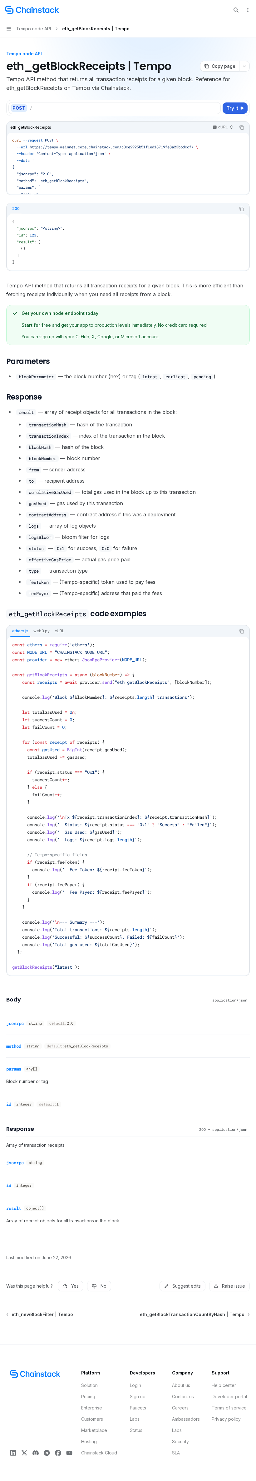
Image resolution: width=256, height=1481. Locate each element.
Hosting (89, 1441)
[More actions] (248, 10)
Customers (92, 1419)
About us (181, 1385)
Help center (224, 1385)
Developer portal (229, 1396)
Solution (89, 1385)
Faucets (138, 1407)
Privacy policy (226, 1419)
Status (136, 1430)
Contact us (183, 1396)
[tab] (16, 208)
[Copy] (215, 108)
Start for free (36, 325)
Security (180, 1441)
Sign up (137, 1396)
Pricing (88, 1396)
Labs (135, 1419)
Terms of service (229, 1407)
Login (135, 1385)
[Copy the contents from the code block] (242, 127)
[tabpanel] (128, 242)
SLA (176, 1452)
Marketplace (94, 1430)
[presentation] (128, 163)
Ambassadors (186, 1419)
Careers (180, 1407)
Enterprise (91, 1407)
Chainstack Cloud (99, 1452)
